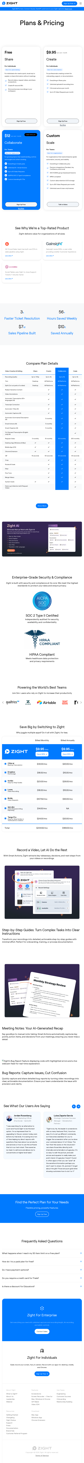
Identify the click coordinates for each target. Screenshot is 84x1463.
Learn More (8, 255)
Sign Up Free (69, 3)
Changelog (10, 1417)
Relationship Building (64, 1402)
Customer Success (64, 1396)
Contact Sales (42, 1331)
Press (8, 1425)
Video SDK (35, 1404)
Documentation (12, 1428)
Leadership (10, 1399)
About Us (9, 1396)
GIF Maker (35, 1402)
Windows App (36, 1417)
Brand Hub (10, 1431)
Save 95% (67, 754)
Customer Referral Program (16, 1433)
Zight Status (11, 1420)
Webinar (9, 1402)
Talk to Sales (62, 204)
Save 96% (41, 754)
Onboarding (61, 1399)
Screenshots (36, 1394)
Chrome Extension (38, 1420)
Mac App (34, 1415)
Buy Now (63, 125)
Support (9, 1423)
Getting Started (12, 1415)
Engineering (61, 1394)
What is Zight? (11, 1394)
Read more (68, 9)
